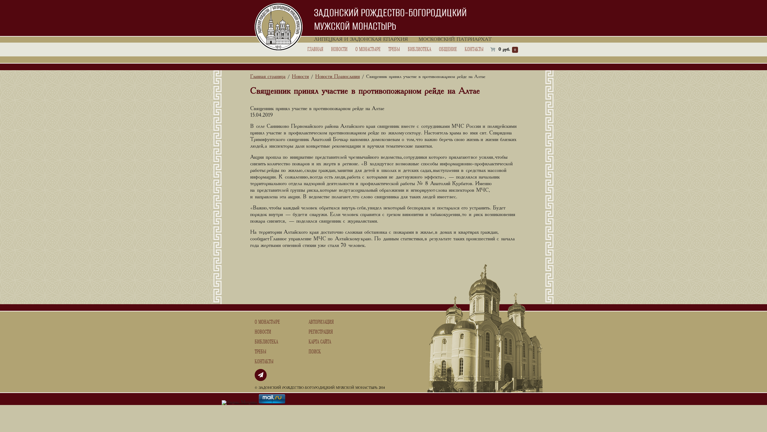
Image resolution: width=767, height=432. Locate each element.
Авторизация (321, 322)
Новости (339, 49)
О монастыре (368, 49)
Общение (448, 49)
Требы (394, 49)
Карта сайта (320, 342)
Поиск (315, 352)
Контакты (474, 49)
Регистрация (321, 332)
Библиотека (419, 49)
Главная (315, 49)
